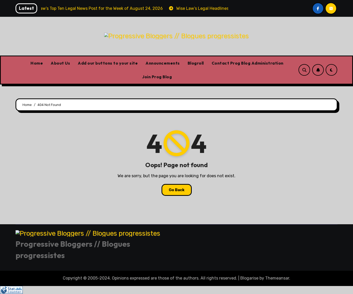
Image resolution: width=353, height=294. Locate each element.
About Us (60, 63)
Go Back (177, 190)
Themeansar (277, 278)
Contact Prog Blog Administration (247, 63)
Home (36, 63)
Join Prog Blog (157, 76)
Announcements (162, 63)
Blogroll (196, 63)
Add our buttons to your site (108, 63)
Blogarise (249, 278)
